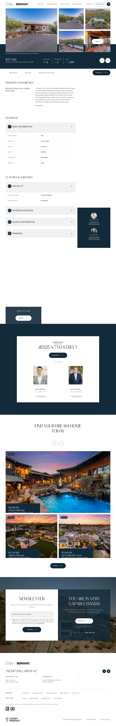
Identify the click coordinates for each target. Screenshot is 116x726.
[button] (101, 72)
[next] (61, 443)
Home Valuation (77, 4)
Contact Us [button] (76, 693)
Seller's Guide (46, 698)
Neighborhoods (52, 4)
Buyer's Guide (33, 698)
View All (98, 41)
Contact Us (90, 4)
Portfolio (40, 4)
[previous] (54, 443)
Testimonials (58, 698)
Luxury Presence (75, 719)
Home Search (65, 4)
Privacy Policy (41, 623)
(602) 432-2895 (94, 237)
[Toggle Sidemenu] (108, 4)
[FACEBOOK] (104, 671)
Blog (24, 698)
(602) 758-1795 (100, 4)
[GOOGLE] (108, 671)
